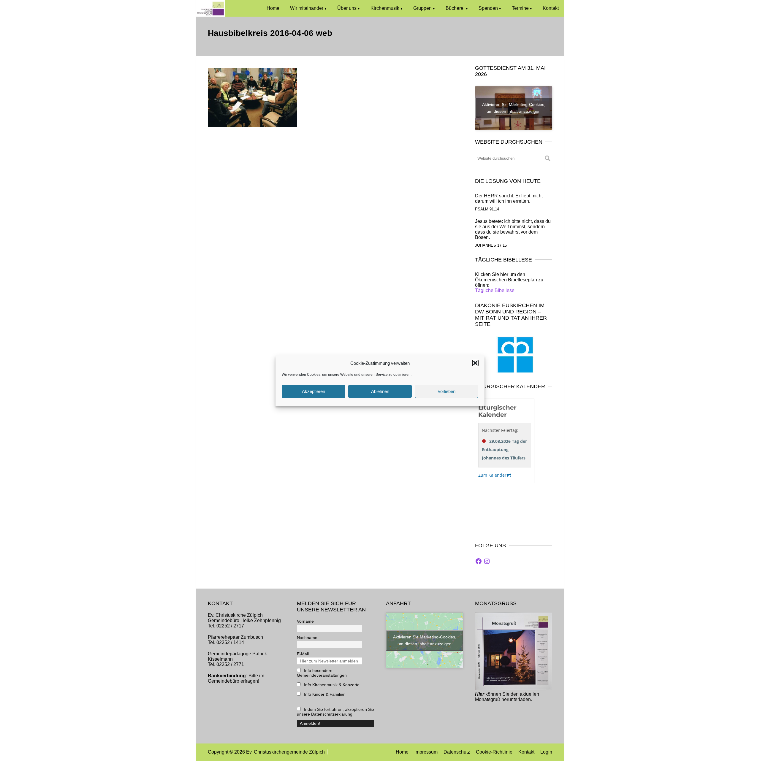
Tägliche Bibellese (494, 290)
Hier (479, 694)
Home (273, 8)
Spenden (488, 8)
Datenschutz (457, 751)
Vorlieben (446, 391)
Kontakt (551, 8)
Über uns (347, 8)
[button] (475, 363)
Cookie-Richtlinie (494, 751)
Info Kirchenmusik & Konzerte (331, 684)
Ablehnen (380, 391)
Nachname (307, 637)
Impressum (426, 751)
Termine (520, 8)
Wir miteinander (306, 8)
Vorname (305, 621)
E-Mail (303, 653)
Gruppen (422, 8)
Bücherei (455, 8)
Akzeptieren (313, 391)
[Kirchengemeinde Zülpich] (210, 15)
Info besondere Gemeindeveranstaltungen (322, 673)
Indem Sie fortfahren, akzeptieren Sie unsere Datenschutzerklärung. (335, 711)
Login (546, 751)
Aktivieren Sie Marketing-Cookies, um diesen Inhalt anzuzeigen (513, 108)
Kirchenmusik (384, 8)
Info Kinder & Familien (324, 694)
